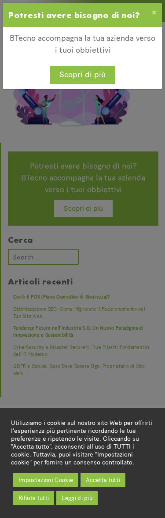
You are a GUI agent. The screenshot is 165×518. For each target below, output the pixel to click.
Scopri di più (82, 74)
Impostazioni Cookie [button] (45, 480)
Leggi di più (77, 498)
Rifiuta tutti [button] (33, 498)
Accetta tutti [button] (103, 480)
